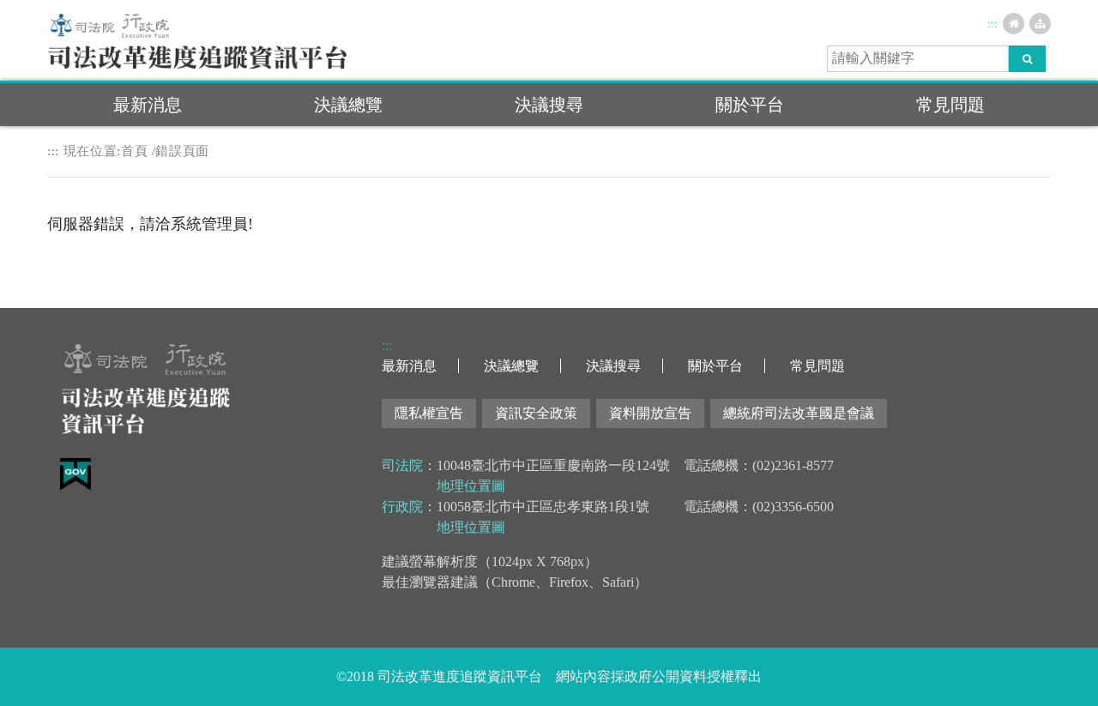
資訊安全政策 (536, 413)
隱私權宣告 (429, 413)
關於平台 (749, 104)
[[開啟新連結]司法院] (82, 23)
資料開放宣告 (650, 413)
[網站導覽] (1040, 23)
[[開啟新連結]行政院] (146, 23)
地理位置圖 (471, 486)
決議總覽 (348, 104)
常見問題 (950, 104)
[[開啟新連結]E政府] (75, 473)
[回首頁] (197, 55)
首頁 (134, 151)
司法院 (402, 465)
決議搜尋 (549, 104)
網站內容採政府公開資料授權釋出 (659, 676)
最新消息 (147, 104)
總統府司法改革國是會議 (798, 413)
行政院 (402, 506)
